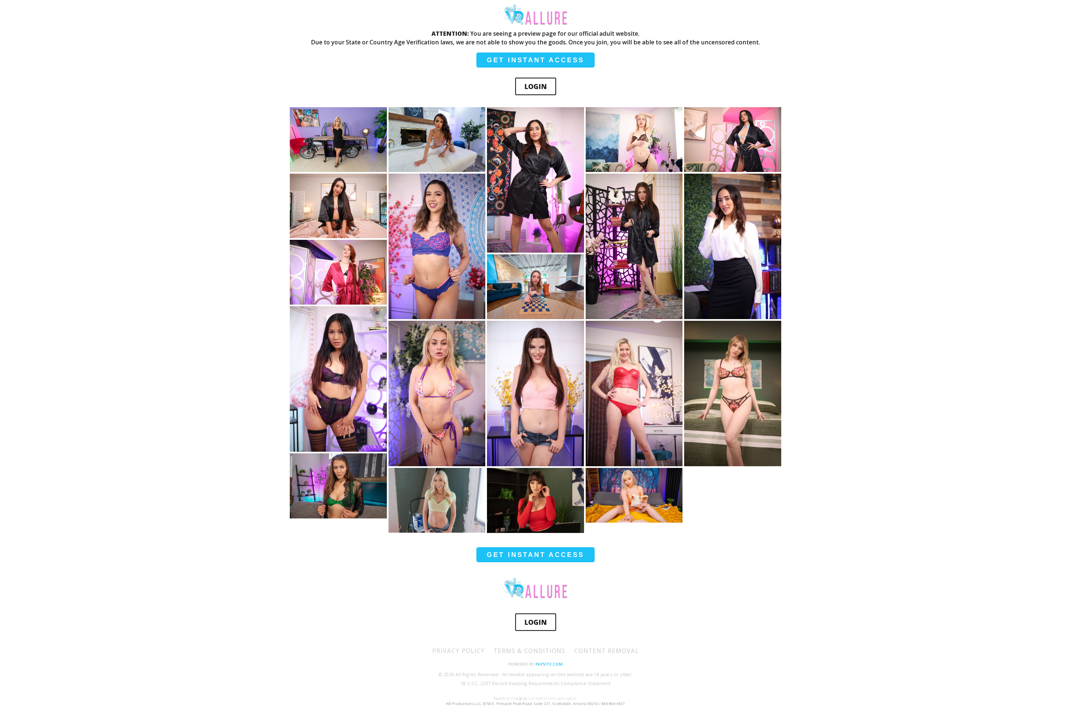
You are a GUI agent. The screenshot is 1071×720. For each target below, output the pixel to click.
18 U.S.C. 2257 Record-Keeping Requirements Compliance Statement (535, 683)
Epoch (500, 698)
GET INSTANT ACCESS (535, 60)
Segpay (521, 698)
